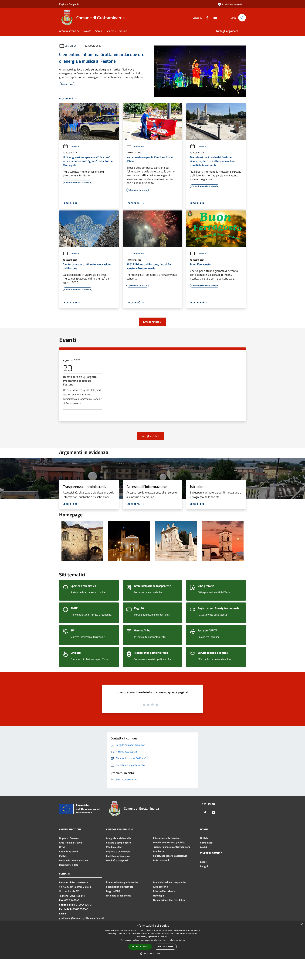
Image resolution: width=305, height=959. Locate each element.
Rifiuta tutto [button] (165, 946)
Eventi (203, 862)
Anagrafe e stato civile (118, 838)
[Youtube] (214, 17)
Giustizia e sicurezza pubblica (169, 842)
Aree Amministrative (70, 842)
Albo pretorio (160, 887)
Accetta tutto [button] (140, 946)
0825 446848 (71, 900)
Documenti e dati (68, 865)
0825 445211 (77, 896)
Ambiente (158, 851)
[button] (152, 953)
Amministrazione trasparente (169, 882)
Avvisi (203, 847)
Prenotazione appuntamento (122, 882)
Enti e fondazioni (68, 851)
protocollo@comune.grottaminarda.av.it (81, 918)
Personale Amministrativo (73, 860)
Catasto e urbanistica (118, 856)
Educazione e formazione (167, 838)
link (183, 939)
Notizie (204, 838)
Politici (63, 856)
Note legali (159, 895)
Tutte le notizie (151, 322)
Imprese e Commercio (118, 851)
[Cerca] (242, 17)
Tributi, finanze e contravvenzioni (171, 847)
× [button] (301, 924)
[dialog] (152, 940)
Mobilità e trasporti (117, 860)
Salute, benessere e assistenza (170, 856)
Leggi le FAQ (113, 891)
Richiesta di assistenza (118, 895)
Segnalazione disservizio (119, 887)
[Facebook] (206, 17)
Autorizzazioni (161, 860)
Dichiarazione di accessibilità (169, 900)
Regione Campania (69, 4)
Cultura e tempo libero (118, 842)
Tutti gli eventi (149, 436)
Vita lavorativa (114, 847)
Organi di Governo (69, 838)
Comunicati (71, 45)
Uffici (62, 847)
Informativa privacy (164, 891)
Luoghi (204, 866)
